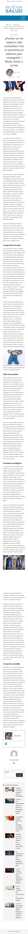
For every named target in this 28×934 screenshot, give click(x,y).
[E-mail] (6, 744)
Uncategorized (14, 34)
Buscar (7, 772)
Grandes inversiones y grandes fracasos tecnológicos (19, 792)
